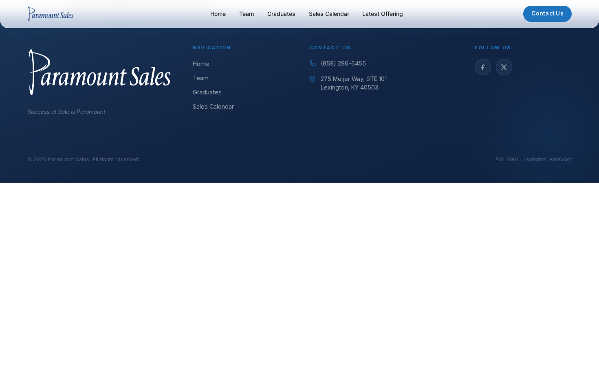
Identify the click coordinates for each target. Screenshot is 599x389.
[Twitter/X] (504, 67)
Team (246, 13)
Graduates (281, 13)
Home (218, 13)
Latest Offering (382, 13)
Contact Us (547, 13)
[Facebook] (483, 67)
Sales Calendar (329, 13)
